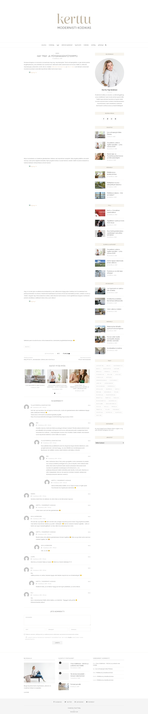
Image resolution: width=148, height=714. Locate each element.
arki (108, 365)
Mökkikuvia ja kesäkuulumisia (111, 173)
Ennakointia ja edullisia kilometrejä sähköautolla (115, 299)
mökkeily (51, 45)
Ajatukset (99, 365)
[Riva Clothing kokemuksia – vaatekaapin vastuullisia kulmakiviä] (100, 233)
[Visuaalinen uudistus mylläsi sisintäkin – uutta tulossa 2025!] (57, 376)
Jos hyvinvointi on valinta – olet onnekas (115, 289)
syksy (98, 406)
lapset (98, 383)
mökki (98, 392)
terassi (114, 406)
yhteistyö (101, 45)
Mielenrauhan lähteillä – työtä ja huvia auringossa (115, 327)
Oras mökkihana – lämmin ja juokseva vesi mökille (79, 664)
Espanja (98, 371)
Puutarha (99, 395)
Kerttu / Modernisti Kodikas (46, 581)
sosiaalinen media (111, 403)
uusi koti (99, 412)
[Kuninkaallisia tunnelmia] (100, 350)
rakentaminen (110, 395)
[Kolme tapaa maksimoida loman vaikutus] (100, 263)
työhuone (115, 409)
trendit (99, 409)
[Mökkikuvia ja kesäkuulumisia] (100, 174)
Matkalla (99, 389)
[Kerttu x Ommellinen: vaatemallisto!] (100, 212)
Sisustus (27, 346)
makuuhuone (100, 386)
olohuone (107, 392)
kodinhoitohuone (101, 380)
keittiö (109, 377)
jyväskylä (99, 377)
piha (116, 392)
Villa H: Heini (70, 67)
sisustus (43, 45)
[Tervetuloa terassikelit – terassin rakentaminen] (63, 676)
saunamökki (112, 400)
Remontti (99, 397)
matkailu (86, 45)
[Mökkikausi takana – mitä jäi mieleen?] (100, 195)
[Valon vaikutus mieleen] (100, 311)
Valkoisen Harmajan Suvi (59, 67)
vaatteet (109, 412)
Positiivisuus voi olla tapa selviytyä (115, 272)
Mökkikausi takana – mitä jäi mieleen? (115, 194)
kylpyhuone (113, 380)
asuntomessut (118, 365)
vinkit (98, 415)
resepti (108, 397)
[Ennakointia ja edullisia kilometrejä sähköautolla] (100, 301)
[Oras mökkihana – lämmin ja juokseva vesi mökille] (63, 666)
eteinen (107, 371)
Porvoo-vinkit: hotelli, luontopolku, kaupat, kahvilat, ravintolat (113, 339)
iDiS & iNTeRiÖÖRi (36, 516)
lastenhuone (108, 383)
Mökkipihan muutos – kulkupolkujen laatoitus (114, 183)
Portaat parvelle (75, 684)
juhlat (117, 374)
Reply (89, 405)
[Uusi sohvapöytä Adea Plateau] (35, 376)
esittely (93, 45)
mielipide (109, 389)
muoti (117, 389)
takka (106, 406)
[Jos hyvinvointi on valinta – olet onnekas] (100, 290)
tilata (70, 637)
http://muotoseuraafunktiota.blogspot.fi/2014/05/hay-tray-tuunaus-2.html (52, 417)
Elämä (116, 368)
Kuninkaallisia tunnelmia (114, 348)
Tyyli (107, 409)
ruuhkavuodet (101, 400)
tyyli (58, 45)
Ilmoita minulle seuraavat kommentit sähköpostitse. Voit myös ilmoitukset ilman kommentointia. (54, 638)
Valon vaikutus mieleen (114, 309)
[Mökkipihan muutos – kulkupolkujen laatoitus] (100, 185)
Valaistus (118, 412)
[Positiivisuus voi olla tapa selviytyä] (100, 273)
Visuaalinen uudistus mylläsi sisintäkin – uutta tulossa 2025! (114, 144)
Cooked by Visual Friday (74, 708)
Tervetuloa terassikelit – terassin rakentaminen (77, 675)
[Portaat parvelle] (63, 686)
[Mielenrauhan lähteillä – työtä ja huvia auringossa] (100, 329)
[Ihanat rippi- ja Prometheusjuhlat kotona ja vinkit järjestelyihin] (79, 376)
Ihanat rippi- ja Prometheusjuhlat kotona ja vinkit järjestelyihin (79, 387)
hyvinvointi (78, 45)
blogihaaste (107, 368)
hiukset (115, 371)
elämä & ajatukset (67, 45)
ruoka (116, 397)
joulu (109, 374)
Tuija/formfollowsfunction (41, 405)
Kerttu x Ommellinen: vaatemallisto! (113, 211)
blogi (98, 368)
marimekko (111, 386)
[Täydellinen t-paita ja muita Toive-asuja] (100, 223)
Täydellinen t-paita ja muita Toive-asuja (115, 221)
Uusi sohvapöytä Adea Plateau (35, 385)
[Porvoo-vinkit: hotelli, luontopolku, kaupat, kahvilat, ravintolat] (100, 339)
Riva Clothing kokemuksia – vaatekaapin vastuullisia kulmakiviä (115, 233)
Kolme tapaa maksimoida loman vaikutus (115, 262)
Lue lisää (26, 692)
